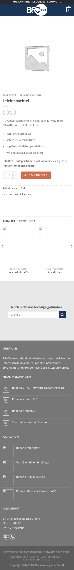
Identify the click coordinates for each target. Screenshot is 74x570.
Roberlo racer (55, 272)
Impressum (55, 557)
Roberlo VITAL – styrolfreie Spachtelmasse (38, 387)
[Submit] (62, 314)
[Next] (71, 253)
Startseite (9, 95)
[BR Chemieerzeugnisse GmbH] (37, 10)
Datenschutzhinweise (25, 557)
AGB (43, 557)
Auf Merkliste (35, 175)
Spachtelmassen (31, 95)
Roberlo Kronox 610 (24, 410)
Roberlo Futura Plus (19, 272)
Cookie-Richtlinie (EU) (37, 559)
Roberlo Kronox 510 (24, 399)
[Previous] (2, 253)
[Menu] (5, 9)
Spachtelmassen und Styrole (29, 422)
